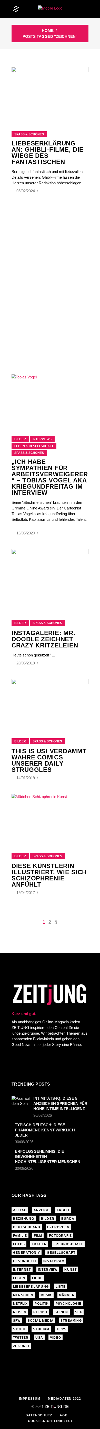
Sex (78, 1312)
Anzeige (41, 1210)
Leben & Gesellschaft (33, 446)
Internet (22, 1269)
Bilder (20, 439)
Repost (40, 1312)
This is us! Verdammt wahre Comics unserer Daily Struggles (49, 760)
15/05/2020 (26, 533)
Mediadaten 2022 (64, 1398)
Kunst (70, 1269)
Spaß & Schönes (29, 134)
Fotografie (60, 1235)
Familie (20, 1235)
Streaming (71, 1320)
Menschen (23, 1295)
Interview (48, 1269)
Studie (19, 1329)
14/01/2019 (26, 778)
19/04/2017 (26, 892)
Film (38, 1235)
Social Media (41, 1320)
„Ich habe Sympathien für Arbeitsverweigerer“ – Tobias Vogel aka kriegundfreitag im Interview (50, 477)
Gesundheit (24, 1261)
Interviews (42, 439)
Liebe (37, 1278)
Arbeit (63, 1210)
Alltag (20, 1210)
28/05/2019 (26, 663)
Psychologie (68, 1303)
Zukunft (21, 1346)
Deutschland (26, 1227)
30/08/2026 (42, 1115)
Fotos (19, 1244)
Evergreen (58, 1227)
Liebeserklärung (31, 1286)
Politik (41, 1303)
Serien (61, 1312)
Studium (41, 1329)
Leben (19, 1278)
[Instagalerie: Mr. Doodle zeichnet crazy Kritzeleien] (50, 578)
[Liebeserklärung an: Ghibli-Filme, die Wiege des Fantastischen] (50, 92)
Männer (67, 1295)
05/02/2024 (26, 191)
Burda (67, 1218)
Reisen (19, 1312)
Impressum (30, 1398)
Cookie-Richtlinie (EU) (50, 1421)
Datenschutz (39, 1415)
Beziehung (23, 1218)
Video (55, 1337)
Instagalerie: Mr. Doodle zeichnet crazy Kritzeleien (45, 639)
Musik (46, 1295)
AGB (64, 1415)
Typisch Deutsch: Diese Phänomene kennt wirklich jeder (45, 1130)
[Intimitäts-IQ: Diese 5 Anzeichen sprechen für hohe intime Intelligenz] (21, 1102)
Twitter (20, 1337)
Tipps (61, 1329)
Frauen (39, 1244)
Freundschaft (68, 1244)
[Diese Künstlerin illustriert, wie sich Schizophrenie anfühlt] (50, 817)
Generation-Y (26, 1252)
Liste (61, 1286)
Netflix (20, 1303)
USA (39, 1337)
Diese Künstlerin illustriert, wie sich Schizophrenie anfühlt (49, 875)
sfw (17, 1320)
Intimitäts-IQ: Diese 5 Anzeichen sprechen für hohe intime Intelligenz (60, 1103)
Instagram (54, 1261)
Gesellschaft (61, 1252)
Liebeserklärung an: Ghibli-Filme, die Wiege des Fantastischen (48, 152)
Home (48, 30)
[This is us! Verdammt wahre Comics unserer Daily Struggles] (50, 702)
